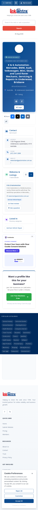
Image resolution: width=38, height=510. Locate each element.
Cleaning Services (21, 325)
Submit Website (8, 427)
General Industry (7, 321)
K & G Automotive (14, 185)
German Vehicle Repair (14, 228)
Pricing (5, 431)
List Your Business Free (18, 297)
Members (6, 434)
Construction (6, 336)
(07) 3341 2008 (15, 153)
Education (17, 332)
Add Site (8, 3)
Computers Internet (20, 329)
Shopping (14, 347)
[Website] (16, 101)
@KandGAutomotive (19, 86)
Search (19, 28)
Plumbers (28, 343)
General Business (8, 325)
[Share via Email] (28, 116)
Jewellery (23, 336)
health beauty (7, 340)
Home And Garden (21, 321)
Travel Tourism (7, 332)
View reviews (14, 203)
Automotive (26, 332)
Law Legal (5, 351)
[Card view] (26, 174)
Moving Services (25, 347)
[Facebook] (21, 101)
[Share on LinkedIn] (23, 116)
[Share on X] (18, 116)
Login (20, 107)
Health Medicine (7, 329)
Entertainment (25, 351)
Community (6, 470)
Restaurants (14, 351)
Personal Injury (18, 343)
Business (16, 340)
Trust (4, 454)
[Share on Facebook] (12, 116)
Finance (15, 336)
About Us (6, 447)
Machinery (6, 347)
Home (5, 424)
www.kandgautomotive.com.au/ (19, 196)
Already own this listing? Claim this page (19, 303)
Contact (5, 450)
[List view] (31, 174)
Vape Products (7, 343)
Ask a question (15, 208)
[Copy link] (6, 121)
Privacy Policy (7, 457)
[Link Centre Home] (19, 11)
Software (24, 340)
